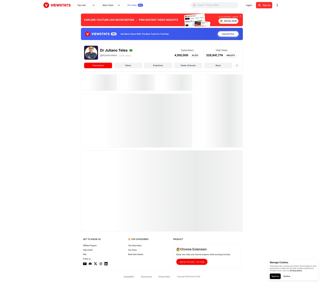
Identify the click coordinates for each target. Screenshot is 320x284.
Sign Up (266, 5)
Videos (128, 65)
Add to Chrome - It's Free (191, 262)
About (218, 65)
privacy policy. (296, 271)
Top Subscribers (135, 245)
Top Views (132, 250)
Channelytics (98, 65)
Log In (249, 5)
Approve (275, 276)
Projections (158, 65)
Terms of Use (146, 277)
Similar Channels (188, 65)
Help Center (88, 250)
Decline (286, 276)
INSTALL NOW (230, 21)
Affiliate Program (90, 245)
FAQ (84, 254)
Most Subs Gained (135, 254)
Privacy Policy (164, 277)
